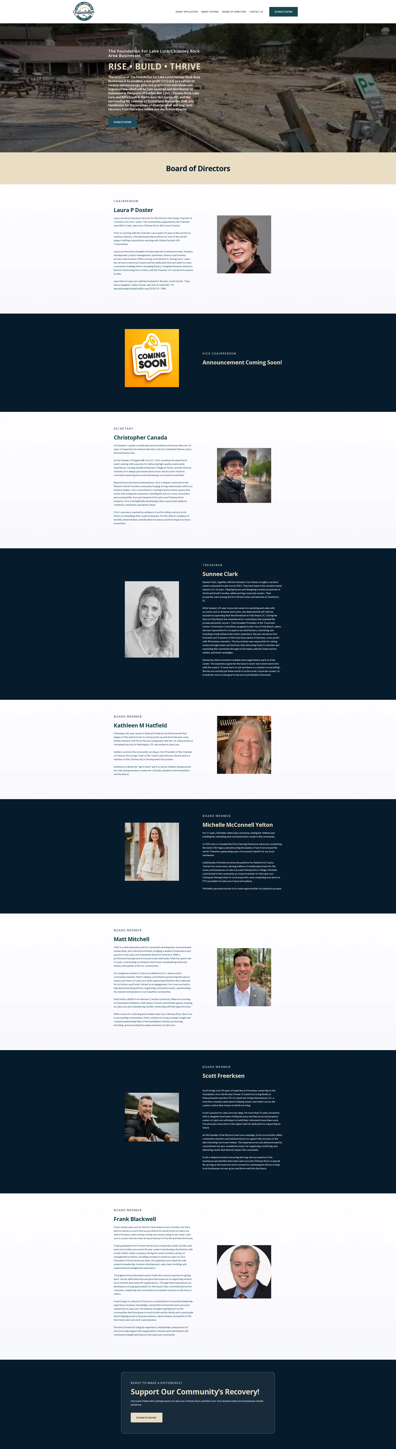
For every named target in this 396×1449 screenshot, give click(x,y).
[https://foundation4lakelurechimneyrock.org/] (84, 11)
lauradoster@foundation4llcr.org (131, 288)
